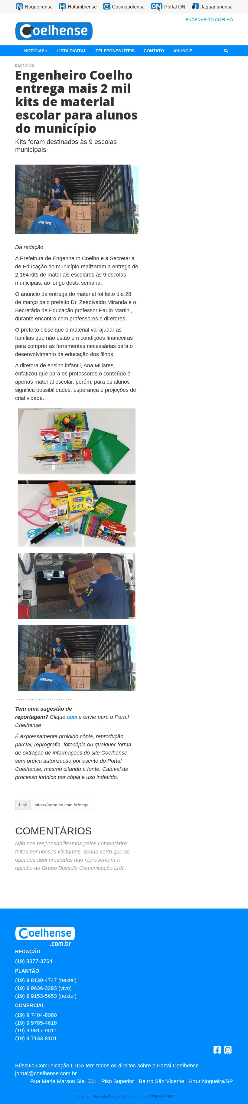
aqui (73, 717)
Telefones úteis (115, 50)
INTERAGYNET (161, 1097)
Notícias (34, 50)
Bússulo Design (107, 1097)
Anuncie (182, 50)
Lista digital (71, 50)
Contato (154, 50)
